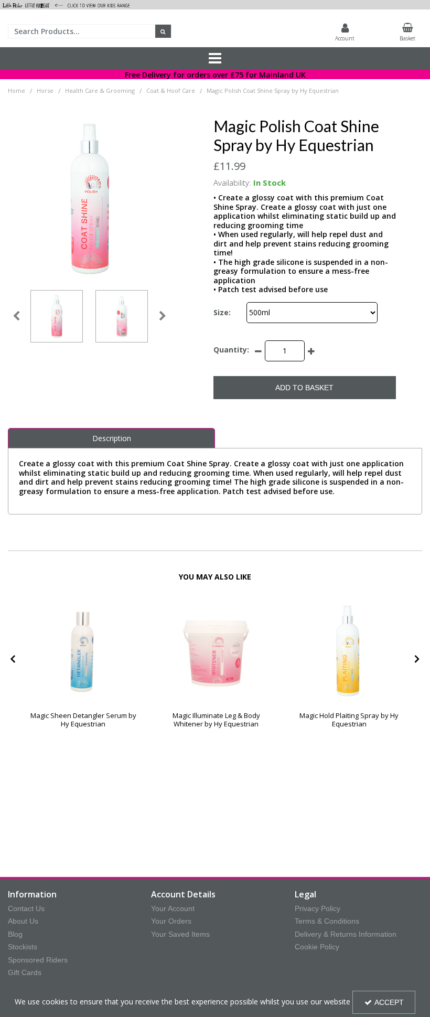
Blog (15, 934)
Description (111, 438)
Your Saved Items (180, 934)
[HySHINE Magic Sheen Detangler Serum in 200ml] (83, 647)
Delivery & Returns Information (345, 934)
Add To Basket (304, 387)
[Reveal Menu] (215, 58)
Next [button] (162, 316)
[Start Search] (163, 31)
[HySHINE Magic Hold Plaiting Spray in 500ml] (349, 647)
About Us (23, 921)
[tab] (111, 438)
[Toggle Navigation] (215, 58)
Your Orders (171, 921)
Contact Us (26, 908)
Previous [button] (16, 316)
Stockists (22, 947)
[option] (56, 316)
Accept (389, 1002)
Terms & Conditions (327, 921)
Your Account (173, 908)
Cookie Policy (317, 947)
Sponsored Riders (38, 960)
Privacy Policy (317, 908)
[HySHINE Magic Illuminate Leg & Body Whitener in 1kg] (216, 647)
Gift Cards (24, 972)
